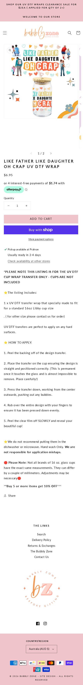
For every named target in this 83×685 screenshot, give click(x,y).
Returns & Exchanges (41, 545)
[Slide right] (51, 153)
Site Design (48, 676)
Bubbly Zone (28, 676)
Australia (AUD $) (39, 648)
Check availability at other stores (29, 261)
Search (41, 534)
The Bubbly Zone (41, 551)
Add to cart (41, 218)
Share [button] (12, 495)
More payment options (41, 239)
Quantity (9, 198)
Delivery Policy (41, 540)
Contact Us (41, 557)
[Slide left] (31, 153)
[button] (5, 33)
